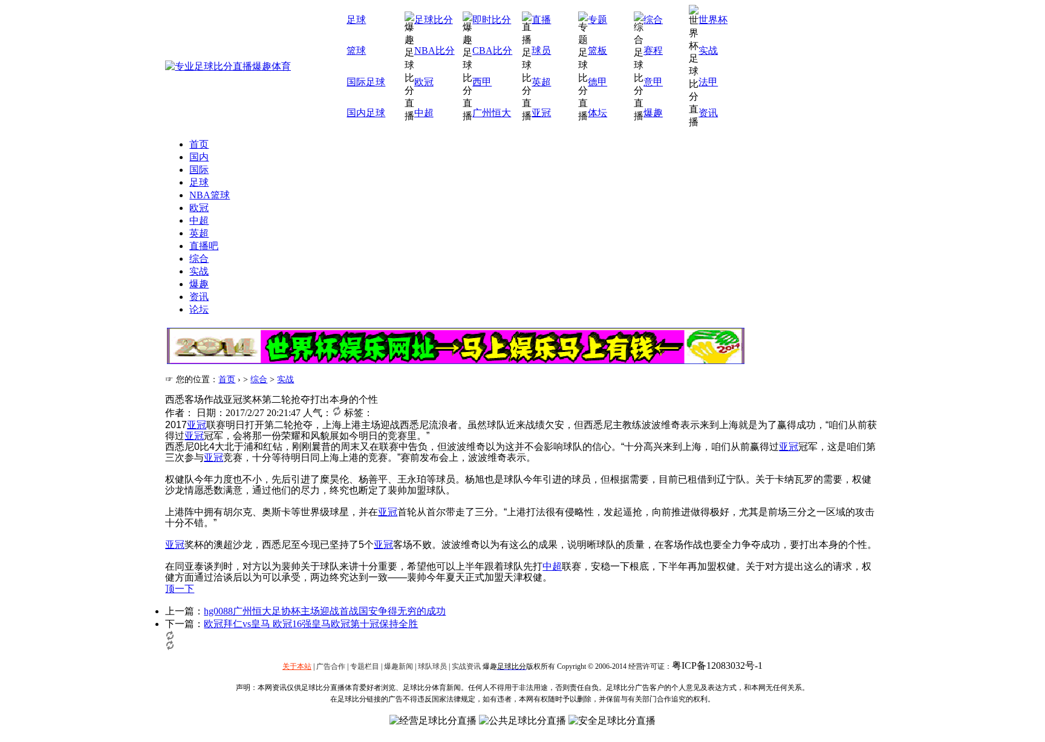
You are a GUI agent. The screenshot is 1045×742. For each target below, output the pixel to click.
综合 (653, 20)
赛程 (653, 50)
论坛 (199, 309)
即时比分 (491, 20)
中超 (424, 113)
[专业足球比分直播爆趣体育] (228, 66)
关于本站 (296, 666)
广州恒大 (491, 113)
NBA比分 (434, 50)
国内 (199, 157)
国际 (199, 169)
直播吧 (203, 246)
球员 (541, 50)
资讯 (708, 113)
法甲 (708, 82)
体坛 (597, 113)
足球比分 (433, 20)
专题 (597, 20)
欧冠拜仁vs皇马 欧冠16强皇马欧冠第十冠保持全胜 (311, 624)
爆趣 (653, 113)
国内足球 (366, 113)
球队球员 (432, 666)
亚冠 (541, 113)
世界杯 (713, 20)
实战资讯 (466, 666)
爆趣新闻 (398, 666)
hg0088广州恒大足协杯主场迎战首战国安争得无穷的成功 (325, 611)
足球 (356, 20)
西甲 (482, 82)
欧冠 (424, 82)
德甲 (597, 82)
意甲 (653, 82)
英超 (541, 82)
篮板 (597, 50)
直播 (541, 20)
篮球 (356, 50)
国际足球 (366, 82)
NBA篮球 (209, 195)
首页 (199, 144)
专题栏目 (364, 666)
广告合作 (330, 666)
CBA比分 (492, 50)
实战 (708, 50)
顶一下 (179, 589)
